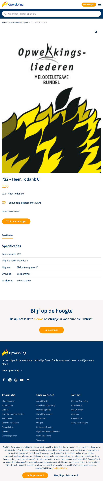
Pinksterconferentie (44, 427)
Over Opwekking (10, 370)
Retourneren (7, 418)
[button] (99, 4)
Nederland (75, 414)
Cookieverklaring (60, 468)
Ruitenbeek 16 (76, 405)
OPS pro (39, 422)
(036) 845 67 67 (77, 418)
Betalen (5, 409)
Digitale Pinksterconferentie (47, 431)
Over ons (5, 431)
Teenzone (40, 440)
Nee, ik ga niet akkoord (66, 475)
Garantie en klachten (10, 422)
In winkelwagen (18, 221)
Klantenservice (8, 401)
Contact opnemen (9, 435)
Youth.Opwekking (43, 435)
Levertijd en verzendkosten (13, 414)
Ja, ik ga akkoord (35, 475)
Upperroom (41, 418)
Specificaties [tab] (7, 235)
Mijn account (7, 405)
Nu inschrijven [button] (51, 330)
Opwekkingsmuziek (44, 414)
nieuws (38, 319)
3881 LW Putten (77, 409)
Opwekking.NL (42, 401)
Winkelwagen (88, 4)
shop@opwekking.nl (79, 422)
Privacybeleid (7, 427)
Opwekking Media (43, 409)
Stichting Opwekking (79, 401)
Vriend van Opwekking (45, 405)
